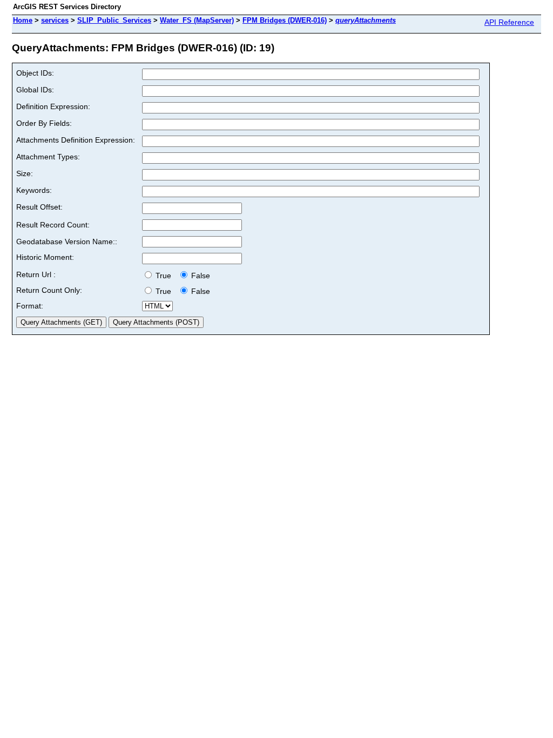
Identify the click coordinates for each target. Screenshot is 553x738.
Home (22, 20)
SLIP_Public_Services (114, 20)
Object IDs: (35, 73)
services (55, 20)
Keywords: (34, 190)
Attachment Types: (48, 156)
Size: (24, 173)
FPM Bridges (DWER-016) (284, 20)
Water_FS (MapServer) (197, 20)
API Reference (509, 22)
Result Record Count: (53, 224)
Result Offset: (39, 207)
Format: (29, 305)
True (164, 275)
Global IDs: (35, 89)
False (199, 275)
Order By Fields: (44, 123)
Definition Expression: (53, 106)
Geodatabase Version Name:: (66, 241)
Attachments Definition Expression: (75, 140)
